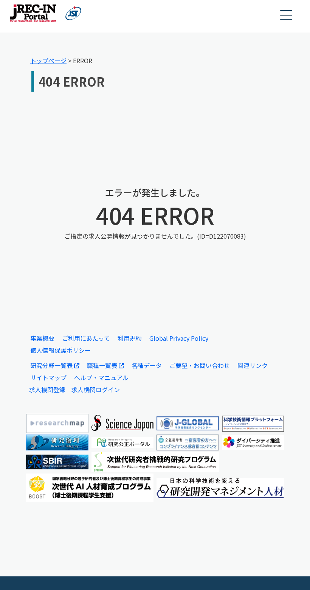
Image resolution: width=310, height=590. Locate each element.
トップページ (48, 60)
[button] (286, 15)
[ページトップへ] (293, 573)
